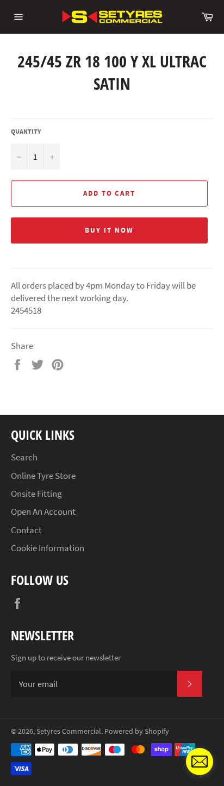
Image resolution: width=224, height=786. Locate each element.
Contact (26, 530)
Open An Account (43, 511)
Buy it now (109, 230)
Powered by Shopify (136, 731)
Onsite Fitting (36, 494)
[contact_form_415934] (199, 761)
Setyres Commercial (68, 731)
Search (24, 457)
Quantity (26, 131)
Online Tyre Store (43, 476)
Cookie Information (47, 548)
